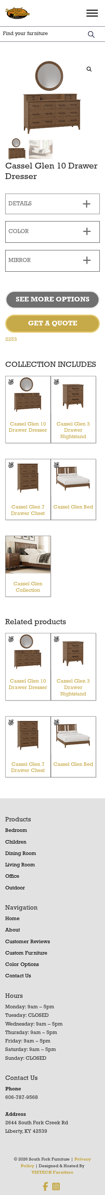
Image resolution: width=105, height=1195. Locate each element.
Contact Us (18, 976)
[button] (89, 69)
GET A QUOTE (52, 323)
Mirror (19, 260)
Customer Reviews (27, 942)
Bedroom (16, 830)
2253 (11, 339)
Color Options (22, 964)
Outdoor (15, 888)
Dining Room (20, 853)
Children (15, 842)
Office (12, 876)
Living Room (20, 865)
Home (12, 919)
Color (18, 232)
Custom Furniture (26, 953)
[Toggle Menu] (92, 13)
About (12, 930)
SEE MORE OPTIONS (53, 299)
